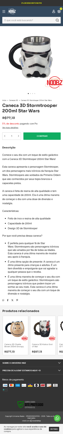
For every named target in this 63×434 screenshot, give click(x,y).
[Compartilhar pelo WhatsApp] (3, 300)
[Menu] (4, 11)
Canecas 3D (13, 100)
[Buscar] (57, 20)
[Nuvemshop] (31, 421)
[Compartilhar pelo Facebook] (7, 300)
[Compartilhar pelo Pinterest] (17, 300)
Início (4, 100)
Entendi (54, 429)
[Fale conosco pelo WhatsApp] (57, 418)
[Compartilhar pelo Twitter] (12, 300)
